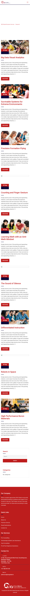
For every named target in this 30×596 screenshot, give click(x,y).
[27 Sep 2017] (15, 405)
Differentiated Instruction (12, 327)
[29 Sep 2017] (15, 47)
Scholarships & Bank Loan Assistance (11, 540)
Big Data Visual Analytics (12, 57)
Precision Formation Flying (13, 148)
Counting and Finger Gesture (14, 192)
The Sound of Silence (11, 283)
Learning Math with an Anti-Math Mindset (14, 238)
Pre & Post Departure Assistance (9, 546)
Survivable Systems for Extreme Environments (12, 102)
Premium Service (5, 522)
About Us (3, 520)
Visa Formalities (5, 543)
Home (2, 517)
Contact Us (4, 528)
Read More (5, 78)
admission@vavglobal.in (7, 574)
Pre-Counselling (5, 538)
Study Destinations (6, 525)
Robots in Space (8, 372)
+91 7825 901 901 (5, 568)
